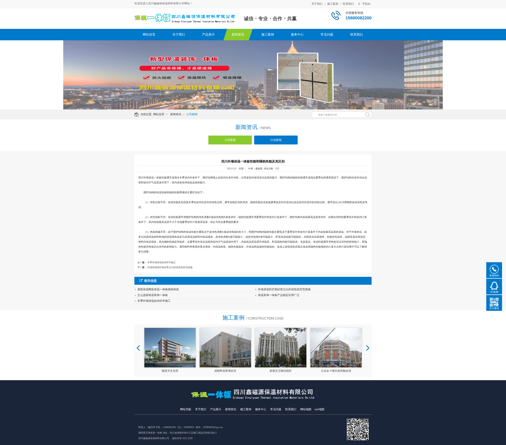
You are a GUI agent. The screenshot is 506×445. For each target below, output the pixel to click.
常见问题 (327, 34)
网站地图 (305, 409)
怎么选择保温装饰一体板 (152, 295)
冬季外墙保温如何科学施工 (161, 262)
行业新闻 (275, 140)
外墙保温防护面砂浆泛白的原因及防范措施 (170, 267)
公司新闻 (191, 114)
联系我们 (348, 3)
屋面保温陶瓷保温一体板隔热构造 (158, 289)
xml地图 (319, 409)
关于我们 (317, 3)
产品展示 (208, 34)
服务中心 (297, 34)
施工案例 (332, 3)
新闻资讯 (238, 34)
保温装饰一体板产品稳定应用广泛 (278, 295)
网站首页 (149, 34)
